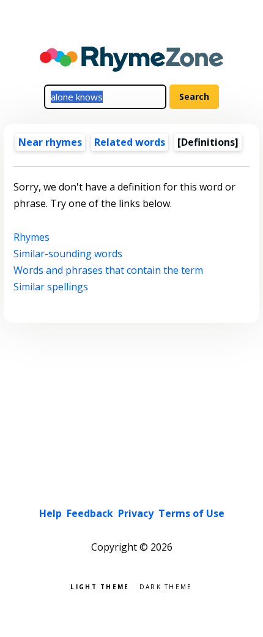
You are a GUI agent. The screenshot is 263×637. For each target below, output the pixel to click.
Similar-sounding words (67, 253)
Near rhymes (50, 142)
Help (50, 513)
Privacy (136, 513)
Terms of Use (191, 513)
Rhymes (31, 237)
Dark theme (166, 586)
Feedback (90, 513)
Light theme (99, 586)
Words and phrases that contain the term (108, 270)
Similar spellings (50, 286)
